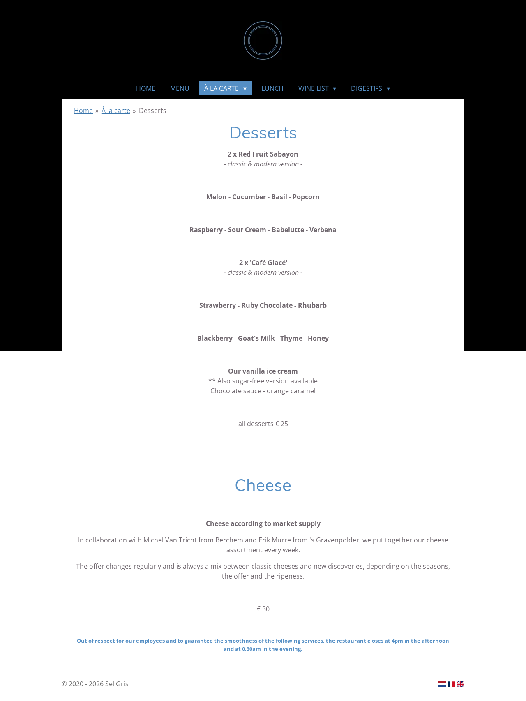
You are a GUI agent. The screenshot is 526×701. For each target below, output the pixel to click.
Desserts (152, 110)
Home (83, 110)
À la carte (116, 110)
